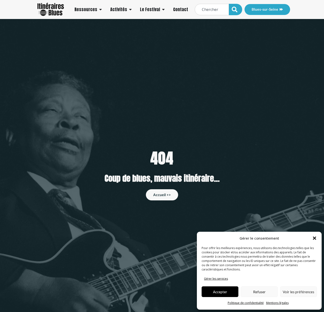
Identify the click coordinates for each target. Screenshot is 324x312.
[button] (314, 238)
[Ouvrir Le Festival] (163, 9)
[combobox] (212, 9)
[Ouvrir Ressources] (100, 9)
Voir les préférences (298, 292)
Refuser (259, 292)
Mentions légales (277, 303)
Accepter (220, 292)
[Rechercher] (235, 9)
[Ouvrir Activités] (130, 9)
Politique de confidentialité (246, 303)
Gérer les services (216, 279)
